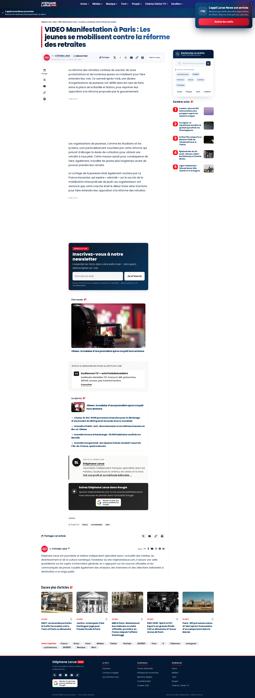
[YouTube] (152, 549)
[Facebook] (148, 549)
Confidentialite (79, 285)
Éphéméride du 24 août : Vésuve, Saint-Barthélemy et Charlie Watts (190, 155)
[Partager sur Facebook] (120, 57)
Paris (108, 525)
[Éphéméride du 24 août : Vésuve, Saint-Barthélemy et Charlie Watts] (209, 154)
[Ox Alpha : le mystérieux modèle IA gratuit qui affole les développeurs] (209, 126)
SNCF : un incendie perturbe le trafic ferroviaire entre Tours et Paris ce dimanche (56, 626)
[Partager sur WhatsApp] (126, 57)
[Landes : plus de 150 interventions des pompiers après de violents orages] (209, 111)
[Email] (131, 57)
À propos (106, 668)
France (85, 525)
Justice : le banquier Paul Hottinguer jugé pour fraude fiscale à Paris (90, 626)
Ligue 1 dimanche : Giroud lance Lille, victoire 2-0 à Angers (189, 168)
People (189, 92)
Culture (200, 80)
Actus (190, 80)
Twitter (113, 643)
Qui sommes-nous (110, 677)
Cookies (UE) (143, 685)
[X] (54, 675)
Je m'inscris (134, 276)
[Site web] (144, 549)
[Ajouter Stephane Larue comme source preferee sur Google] (108, 503)
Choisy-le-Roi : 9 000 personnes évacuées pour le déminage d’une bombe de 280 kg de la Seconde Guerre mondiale (105, 419)
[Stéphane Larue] (49, 4)
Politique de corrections (148, 673)
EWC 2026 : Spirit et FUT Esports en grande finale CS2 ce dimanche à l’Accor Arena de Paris (161, 628)
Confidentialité (144, 681)
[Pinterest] (159, 549)
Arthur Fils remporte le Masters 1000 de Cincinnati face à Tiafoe (190, 141)
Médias (100, 643)
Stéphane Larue (62, 56)
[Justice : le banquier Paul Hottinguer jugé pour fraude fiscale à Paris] (92, 604)
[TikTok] (77, 675)
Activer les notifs (223, 21)
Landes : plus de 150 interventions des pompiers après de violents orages (189, 112)
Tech (198, 92)
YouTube (127, 643)
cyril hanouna (183, 74)
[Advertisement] (108, 119)
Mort (94, 647)
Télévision (175, 643)
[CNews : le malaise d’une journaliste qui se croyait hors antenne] (108, 325)
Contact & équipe (110, 673)
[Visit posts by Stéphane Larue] (47, 57)
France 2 (180, 80)
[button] (137, 57)
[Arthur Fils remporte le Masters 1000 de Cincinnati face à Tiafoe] (209, 140)
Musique (81, 647)
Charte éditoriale (145, 668)
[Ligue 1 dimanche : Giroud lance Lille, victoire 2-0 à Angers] (209, 169)
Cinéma (207, 92)
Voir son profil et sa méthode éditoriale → (107, 475)
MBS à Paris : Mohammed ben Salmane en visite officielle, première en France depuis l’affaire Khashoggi (125, 629)
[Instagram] (156, 549)
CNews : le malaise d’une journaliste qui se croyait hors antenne (107, 351)
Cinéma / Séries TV (180, 685)
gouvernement (96, 525)
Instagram (191, 643)
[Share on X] (114, 57)
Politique (180, 85)
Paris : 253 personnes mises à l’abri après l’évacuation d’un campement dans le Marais (197, 628)
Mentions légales (144, 677)
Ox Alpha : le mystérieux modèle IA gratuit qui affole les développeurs (190, 126)
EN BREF (196, 74)
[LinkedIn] (163, 549)
